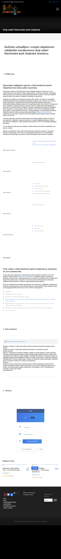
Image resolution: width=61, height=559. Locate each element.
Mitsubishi (39, 112)
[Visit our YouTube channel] (16, 494)
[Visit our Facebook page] (11, 494)
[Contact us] (8, 494)
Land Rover (47, 112)
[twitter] (56, 1)
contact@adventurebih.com (18, 1)
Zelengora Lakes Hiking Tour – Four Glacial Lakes (11, 469)
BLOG (5, 500)
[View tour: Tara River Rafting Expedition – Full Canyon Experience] (45, 464)
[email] (49, 1)
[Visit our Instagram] (59, 1)
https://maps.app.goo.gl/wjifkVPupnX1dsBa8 (45, 141)
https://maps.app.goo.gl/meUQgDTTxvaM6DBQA (43, 144)
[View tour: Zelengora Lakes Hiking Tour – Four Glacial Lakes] (15, 464)
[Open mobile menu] (57, 9)
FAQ (4, 498)
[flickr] (54, 1)
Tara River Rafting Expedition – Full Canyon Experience (40, 469)
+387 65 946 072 (6, 1)
